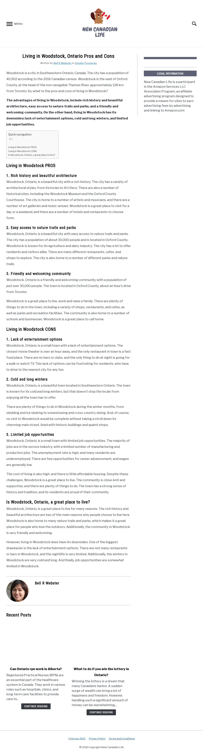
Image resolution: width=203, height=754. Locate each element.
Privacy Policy (97, 738)
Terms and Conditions (122, 738)
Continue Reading (36, 706)
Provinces (91, 63)
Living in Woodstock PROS (22, 147)
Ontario (79, 63)
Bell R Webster (62, 63)
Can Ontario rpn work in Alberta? (36, 669)
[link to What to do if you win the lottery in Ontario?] (101, 642)
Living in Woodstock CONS (22, 151)
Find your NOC (77, 738)
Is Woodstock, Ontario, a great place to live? (31, 155)
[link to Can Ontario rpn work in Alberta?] (35, 642)
